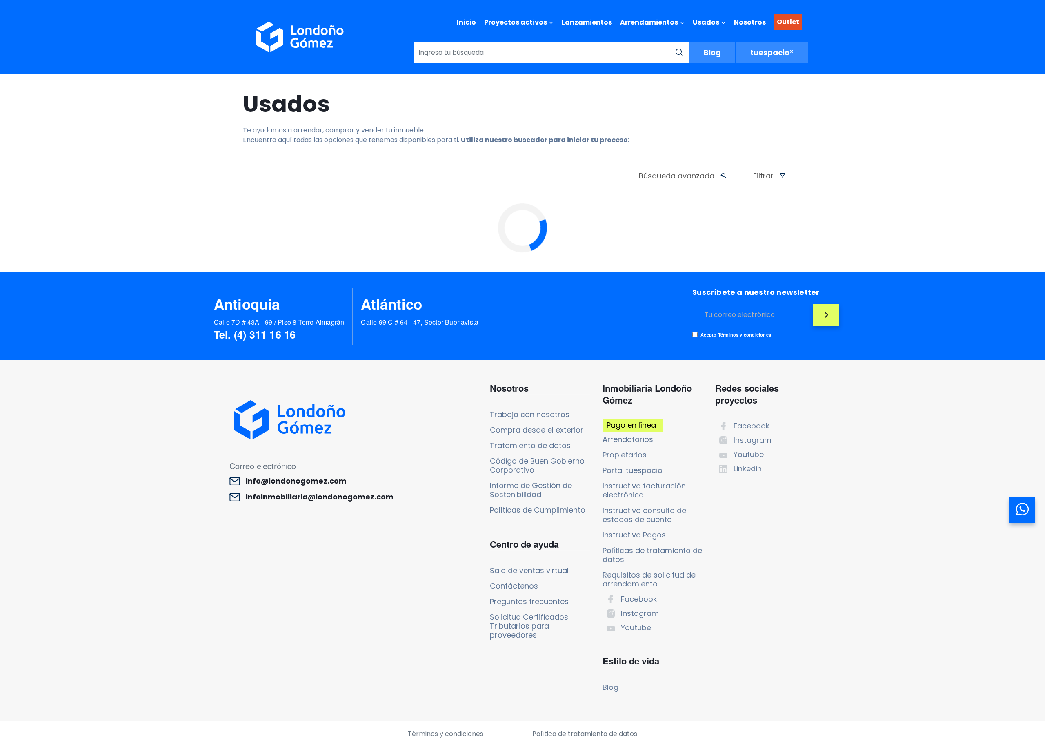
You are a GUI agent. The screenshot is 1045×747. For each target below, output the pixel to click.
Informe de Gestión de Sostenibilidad (531, 489)
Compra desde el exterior (536, 430)
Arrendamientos (649, 22)
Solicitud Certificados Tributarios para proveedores (529, 626)
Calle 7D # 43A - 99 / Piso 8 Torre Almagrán (279, 322)
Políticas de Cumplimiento (537, 510)
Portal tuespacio (633, 470)
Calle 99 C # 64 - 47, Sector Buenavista (419, 322)
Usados (706, 22)
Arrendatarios (628, 439)
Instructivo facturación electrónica (644, 490)
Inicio (466, 22)
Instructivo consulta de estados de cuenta (644, 514)
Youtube (636, 627)
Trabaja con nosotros (529, 414)
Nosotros (750, 22)
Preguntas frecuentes (529, 601)
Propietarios (625, 455)
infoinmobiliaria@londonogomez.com (320, 497)
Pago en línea (631, 425)
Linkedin (748, 469)
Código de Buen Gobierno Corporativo (537, 465)
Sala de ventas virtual (529, 570)
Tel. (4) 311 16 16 (255, 334)
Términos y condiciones (445, 733)
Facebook (639, 599)
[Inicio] (299, 37)
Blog (712, 52)
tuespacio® (772, 52)
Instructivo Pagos (634, 535)
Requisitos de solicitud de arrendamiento (649, 579)
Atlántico (391, 304)
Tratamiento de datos (530, 445)
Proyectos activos (515, 22)
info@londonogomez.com (296, 481)
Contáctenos (514, 586)
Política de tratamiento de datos (584, 733)
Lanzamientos (587, 22)
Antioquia (247, 304)
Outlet (788, 22)
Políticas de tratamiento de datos (652, 554)
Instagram (640, 613)
